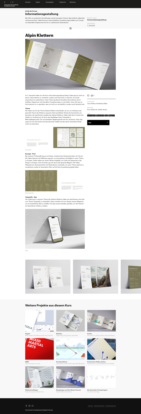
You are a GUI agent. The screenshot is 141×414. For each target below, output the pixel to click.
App (106, 115)
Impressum (90, 405)
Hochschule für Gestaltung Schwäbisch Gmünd (39, 410)
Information (91, 115)
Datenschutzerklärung (99, 405)
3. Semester (91, 25)
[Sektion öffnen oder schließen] (70, 28)
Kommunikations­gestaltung (96, 20)
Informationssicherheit (110, 405)
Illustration (100, 115)
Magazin (111, 115)
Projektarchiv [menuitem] (62, 2)
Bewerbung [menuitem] (72, 2)
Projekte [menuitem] (38, 2)
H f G (11, 4)
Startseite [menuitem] (27, 2)
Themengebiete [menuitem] (49, 2)
